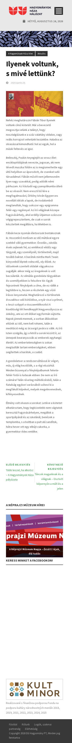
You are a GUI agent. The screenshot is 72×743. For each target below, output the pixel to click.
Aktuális (41, 53)
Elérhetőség (31, 729)
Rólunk (26, 724)
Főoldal (13, 724)
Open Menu (58, 11)
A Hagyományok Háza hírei (20, 53)
